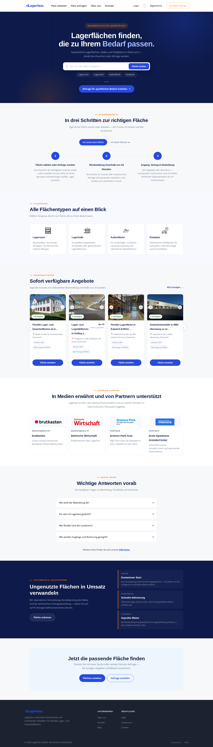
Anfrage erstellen (120, 678)
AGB (123, 717)
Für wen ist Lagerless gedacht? (75, 514)
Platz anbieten (59, 5)
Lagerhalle (99, 74)
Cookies (125, 727)
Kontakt (109, 5)
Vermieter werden (178, 5)
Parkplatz (130, 74)
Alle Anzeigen (173, 287)
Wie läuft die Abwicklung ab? (74, 502)
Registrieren (156, 5)
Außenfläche (114, 74)
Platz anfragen (79, 5)
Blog (100, 727)
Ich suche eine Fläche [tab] (93, 142)
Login (136, 5)
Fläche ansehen (47, 362)
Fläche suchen (139, 66)
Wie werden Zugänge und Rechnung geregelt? (83, 536)
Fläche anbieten (42, 617)
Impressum (126, 722)
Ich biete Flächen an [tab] (120, 142)
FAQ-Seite (124, 549)
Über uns (96, 5)
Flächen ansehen (92, 678)
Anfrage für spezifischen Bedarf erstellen (105, 88)
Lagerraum (84, 74)
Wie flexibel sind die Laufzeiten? (76, 525)
